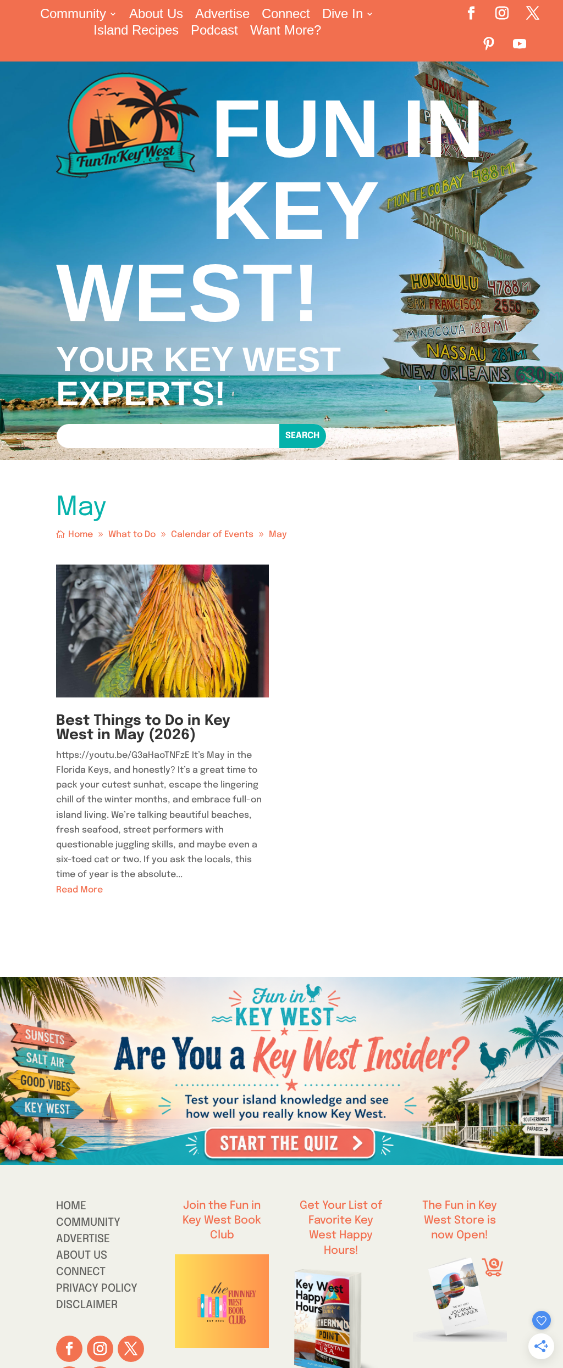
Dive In (342, 15)
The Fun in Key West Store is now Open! (459, 1220)
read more (79, 890)
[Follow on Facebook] (471, 13)
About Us (156, 15)
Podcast (214, 31)
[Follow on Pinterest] (489, 44)
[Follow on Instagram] (502, 13)
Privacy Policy (96, 1289)
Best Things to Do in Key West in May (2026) (143, 727)
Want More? (285, 31)
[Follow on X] (533, 13)
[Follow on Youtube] (519, 44)
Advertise (222, 15)
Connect (286, 15)
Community (73, 15)
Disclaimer (87, 1306)
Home (71, 1207)
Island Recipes (136, 31)
